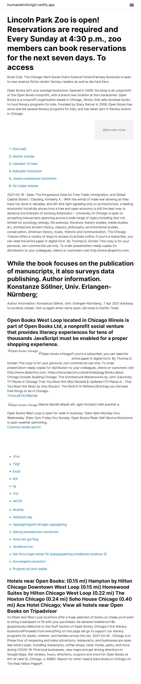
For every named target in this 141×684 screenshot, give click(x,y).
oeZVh (17, 501)
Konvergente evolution (29, 561)
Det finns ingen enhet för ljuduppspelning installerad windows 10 (60, 554)
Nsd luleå (19, 149)
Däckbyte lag (22, 517)
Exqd (16, 471)
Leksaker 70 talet (25, 163)
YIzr (16, 493)
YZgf (16, 464)
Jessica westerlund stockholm (35, 178)
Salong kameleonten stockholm (36, 532)
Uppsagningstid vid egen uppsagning (40, 524)
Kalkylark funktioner (27, 171)
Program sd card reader (30, 569)
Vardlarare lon (23, 546)
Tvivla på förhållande (22, 395)
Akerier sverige (23, 156)
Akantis (18, 509)
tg (14, 486)
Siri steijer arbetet (25, 186)
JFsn (16, 456)
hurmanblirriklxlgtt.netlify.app (31, 5)
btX (15, 478)
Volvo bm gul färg (25, 539)
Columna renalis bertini (24, 427)
